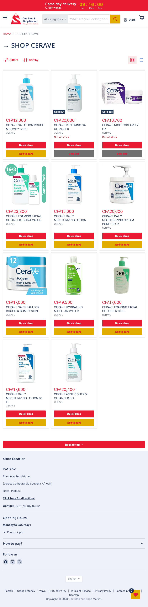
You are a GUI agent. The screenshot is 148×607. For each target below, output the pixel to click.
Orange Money (26, 590)
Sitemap (74, 594)
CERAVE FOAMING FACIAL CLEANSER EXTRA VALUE (23, 218)
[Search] (115, 19)
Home (7, 34)
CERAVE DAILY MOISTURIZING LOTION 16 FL (24, 398)
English (72, 578)
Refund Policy (58, 590)
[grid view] (132, 60)
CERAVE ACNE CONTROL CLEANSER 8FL (71, 396)
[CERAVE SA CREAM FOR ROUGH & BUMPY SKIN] (26, 275)
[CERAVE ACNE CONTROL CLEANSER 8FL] (74, 362)
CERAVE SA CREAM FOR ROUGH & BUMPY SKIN (22, 309)
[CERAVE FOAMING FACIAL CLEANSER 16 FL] (122, 275)
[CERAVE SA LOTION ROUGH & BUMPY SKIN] (26, 93)
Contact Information (127, 590)
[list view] (141, 60)
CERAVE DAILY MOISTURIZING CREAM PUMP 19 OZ (118, 220)
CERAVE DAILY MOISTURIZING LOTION (70, 218)
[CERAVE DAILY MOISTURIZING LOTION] (74, 184)
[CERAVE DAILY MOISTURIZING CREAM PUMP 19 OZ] (122, 184)
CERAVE (10, 132)
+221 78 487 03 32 (27, 505)
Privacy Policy (103, 590)
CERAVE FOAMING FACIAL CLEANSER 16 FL (120, 309)
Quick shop (26, 145)
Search (9, 590)
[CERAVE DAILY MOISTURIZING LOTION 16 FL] (26, 362)
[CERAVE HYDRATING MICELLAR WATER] (74, 275)
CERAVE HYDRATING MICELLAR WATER (68, 309)
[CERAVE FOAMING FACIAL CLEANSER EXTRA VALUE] (26, 184)
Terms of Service (81, 590)
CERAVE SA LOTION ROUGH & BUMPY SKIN (25, 127)
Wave (42, 590)
